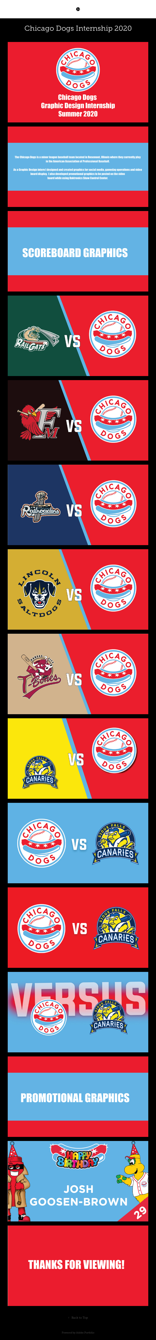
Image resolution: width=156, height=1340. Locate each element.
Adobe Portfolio (85, 1332)
